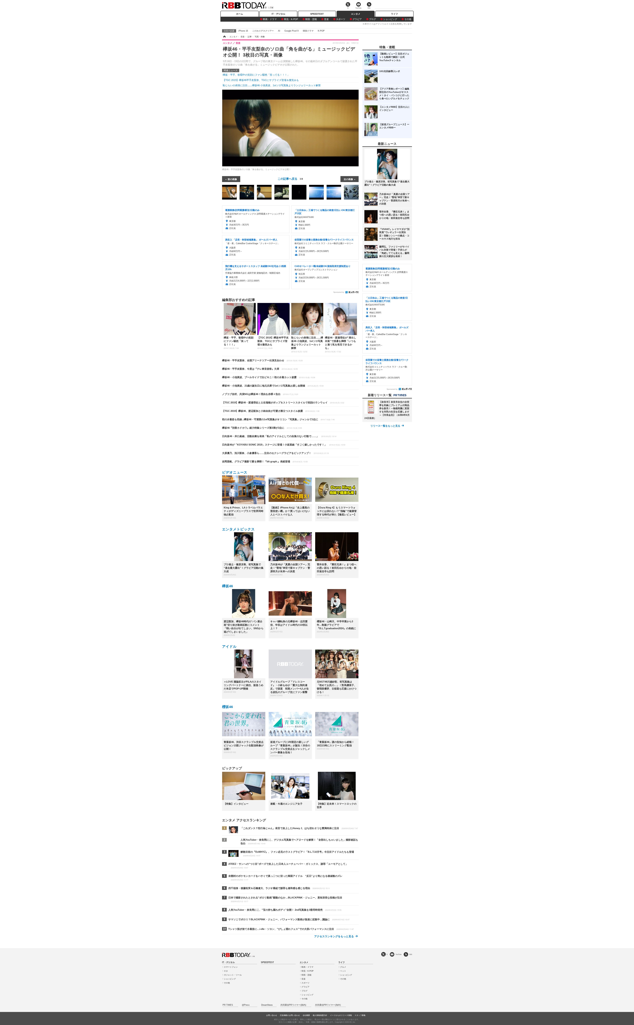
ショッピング (390, 19)
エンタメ (355, 14)
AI (279, 31)
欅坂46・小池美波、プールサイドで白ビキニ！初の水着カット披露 (268, 377)
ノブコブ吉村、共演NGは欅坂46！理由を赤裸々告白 (260, 394)
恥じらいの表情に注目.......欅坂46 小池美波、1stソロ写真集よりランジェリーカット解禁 (272, 85)
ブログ (372, 19)
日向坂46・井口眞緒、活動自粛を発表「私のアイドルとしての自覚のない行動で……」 (279, 436)
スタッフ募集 (360, 1015)
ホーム (239, 14)
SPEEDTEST (317, 14)
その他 (407, 19)
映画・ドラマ (270, 19)
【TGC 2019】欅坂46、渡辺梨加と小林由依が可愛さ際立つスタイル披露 (270, 411)
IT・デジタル (278, 14)
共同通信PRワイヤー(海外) (328, 1005)
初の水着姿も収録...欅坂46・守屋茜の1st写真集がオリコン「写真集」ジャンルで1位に (278, 419)
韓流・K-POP (291, 19)
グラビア (357, 19)
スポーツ (340, 19)
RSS (410, 954)
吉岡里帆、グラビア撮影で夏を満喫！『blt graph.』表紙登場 (265, 461)
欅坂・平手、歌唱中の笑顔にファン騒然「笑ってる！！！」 (256, 74)
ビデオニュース (234, 472)
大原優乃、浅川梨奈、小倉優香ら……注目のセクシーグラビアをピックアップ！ (275, 453)
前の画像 (232, 179)
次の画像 (348, 179)
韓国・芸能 (311, 19)
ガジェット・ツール (233, 975)
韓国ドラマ (308, 31)
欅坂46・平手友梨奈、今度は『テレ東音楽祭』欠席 (260, 368)
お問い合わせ (271, 1015)
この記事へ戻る (290, 178)
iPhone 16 (243, 31)
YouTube (399, 954)
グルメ (343, 967)
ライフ (394, 14)
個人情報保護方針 (320, 1015)
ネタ (226, 971)
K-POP (321, 31)
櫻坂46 (227, 707)
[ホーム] (224, 37)
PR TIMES (228, 1005)
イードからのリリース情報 (341, 1015)
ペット (343, 971)
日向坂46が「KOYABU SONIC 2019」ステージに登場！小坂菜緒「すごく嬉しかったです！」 (283, 444)
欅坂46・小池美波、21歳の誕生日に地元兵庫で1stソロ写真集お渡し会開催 (273, 385)
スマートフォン (231, 967)
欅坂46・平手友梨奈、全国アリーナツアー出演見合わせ (262, 360)
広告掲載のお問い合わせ (290, 1015)
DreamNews (267, 1005)
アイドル (229, 646)
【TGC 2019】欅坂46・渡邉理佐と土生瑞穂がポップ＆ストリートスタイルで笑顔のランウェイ (283, 402)
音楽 (326, 19)
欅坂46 (227, 586)
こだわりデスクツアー (263, 31)
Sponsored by (338, 292)
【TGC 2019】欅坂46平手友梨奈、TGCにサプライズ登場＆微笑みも (261, 80)
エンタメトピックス (238, 529)
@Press (246, 1005)
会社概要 (306, 1015)
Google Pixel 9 (291, 31)
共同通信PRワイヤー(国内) (293, 1005)
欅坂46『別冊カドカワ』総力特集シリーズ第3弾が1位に (262, 427)
